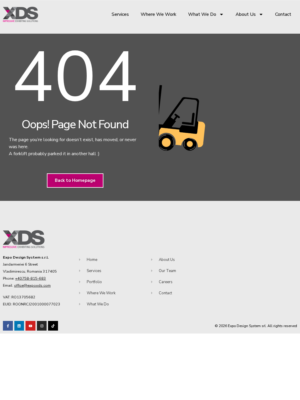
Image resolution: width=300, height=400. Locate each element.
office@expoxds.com (32, 285)
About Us (246, 14)
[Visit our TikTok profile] (42, 326)
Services (120, 14)
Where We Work (158, 14)
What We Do (202, 14)
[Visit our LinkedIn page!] (19, 326)
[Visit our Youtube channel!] (30, 326)
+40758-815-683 (30, 278)
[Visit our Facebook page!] (8, 326)
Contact (283, 14)
